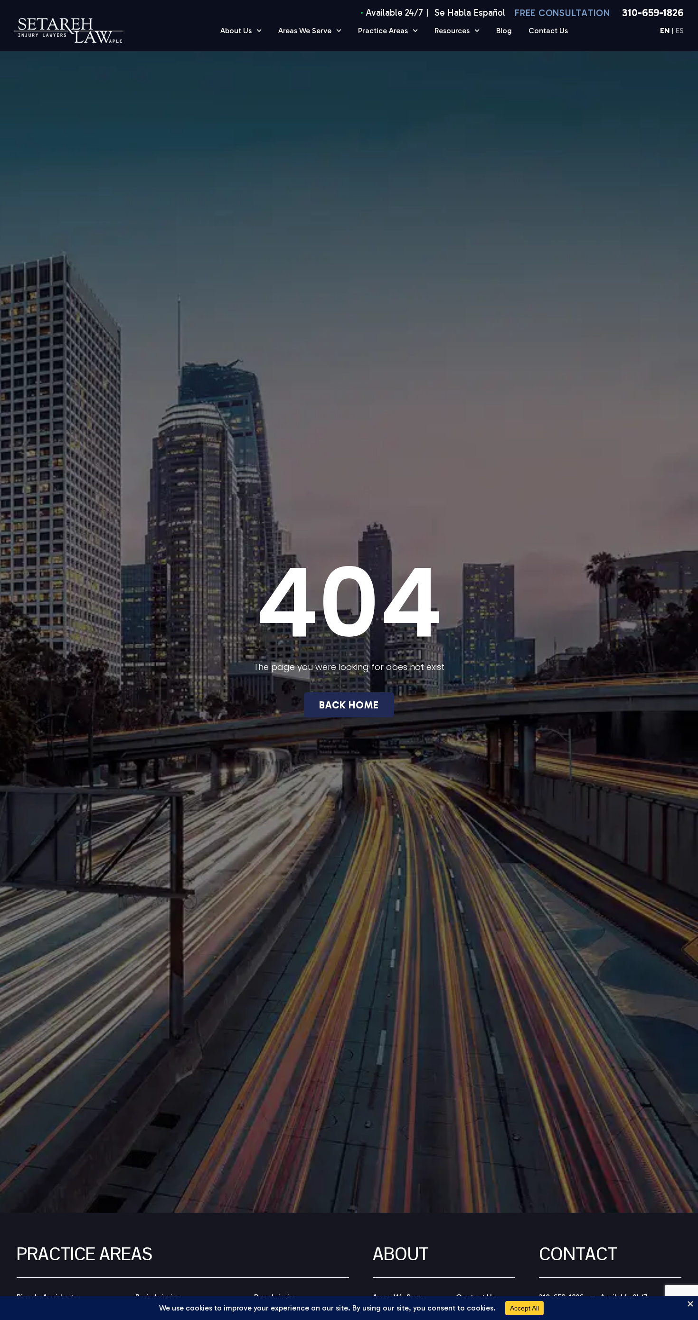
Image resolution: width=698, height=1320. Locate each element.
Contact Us (548, 30)
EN (665, 31)
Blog (504, 30)
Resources (452, 30)
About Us (236, 30)
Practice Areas (383, 30)
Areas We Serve (304, 30)
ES (680, 31)
